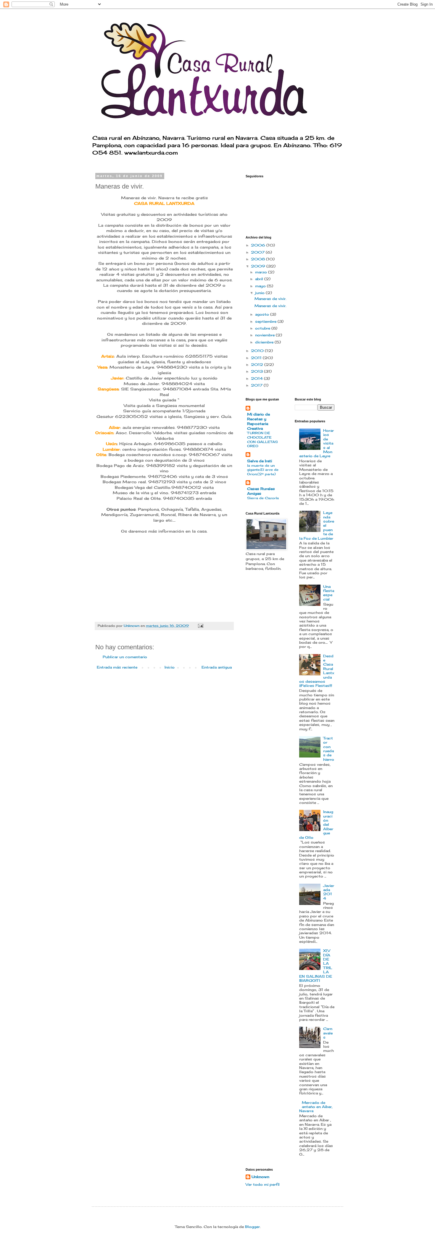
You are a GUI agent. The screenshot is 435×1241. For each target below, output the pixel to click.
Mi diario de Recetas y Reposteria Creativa (258, 421)
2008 (258, 259)
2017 (257, 385)
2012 (257, 364)
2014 (257, 378)
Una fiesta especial (328, 592)
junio (260, 293)
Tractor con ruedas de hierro (328, 749)
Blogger (252, 1226)
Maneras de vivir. (270, 298)
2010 (258, 350)
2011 (257, 358)
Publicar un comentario (125, 657)
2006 (258, 245)
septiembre (266, 321)
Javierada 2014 (328, 892)
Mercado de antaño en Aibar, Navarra (316, 1106)
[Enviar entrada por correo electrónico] (200, 626)
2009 (258, 266)
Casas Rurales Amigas (261, 491)
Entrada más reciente (117, 667)
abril (259, 279)
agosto (262, 314)
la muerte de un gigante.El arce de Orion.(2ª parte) (262, 469)
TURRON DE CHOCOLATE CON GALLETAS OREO (262, 439)
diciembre (265, 342)
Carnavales (328, 1032)
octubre (263, 328)
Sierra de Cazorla (263, 498)
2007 (258, 252)
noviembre (265, 335)
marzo (261, 272)
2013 (257, 371)
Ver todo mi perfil (263, 1184)
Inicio (170, 667)
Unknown (260, 1177)
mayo (261, 286)
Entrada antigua (217, 667)
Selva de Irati (259, 461)
